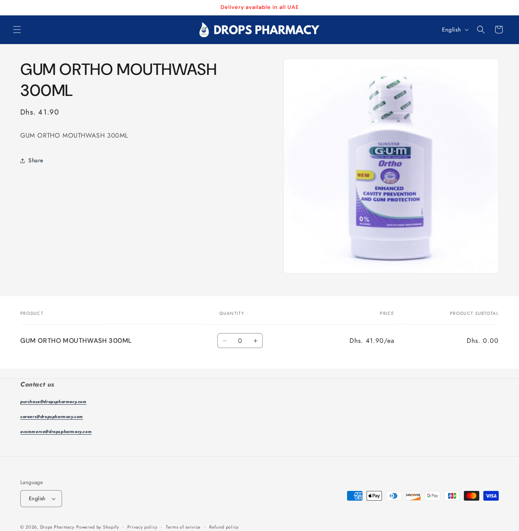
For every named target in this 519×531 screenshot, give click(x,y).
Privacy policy (142, 527)
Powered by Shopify (97, 527)
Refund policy (224, 527)
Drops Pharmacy (57, 527)
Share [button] (35, 160)
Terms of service (183, 527)
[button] (17, 29)
